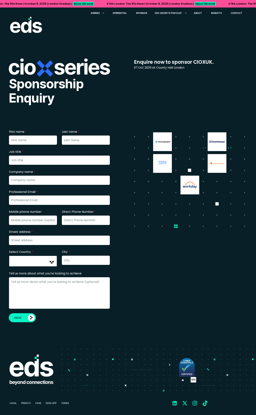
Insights (216, 13)
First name (18, 132)
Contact (236, 13)
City (66, 252)
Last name (70, 132)
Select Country (21, 252)
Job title (16, 152)
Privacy (26, 403)
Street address (21, 232)
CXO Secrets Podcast (168, 13)
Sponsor (141, 13)
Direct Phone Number (79, 212)
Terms (65, 403)
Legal (13, 403)
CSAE (38, 403)
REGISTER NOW (83, 4)
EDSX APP (51, 403)
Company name (22, 172)
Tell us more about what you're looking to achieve (45, 273)
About (198, 13)
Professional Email (23, 192)
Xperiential (120, 13)
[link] (128, 3)
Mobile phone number (25, 212)
